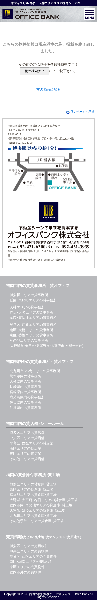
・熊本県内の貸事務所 (23, 376)
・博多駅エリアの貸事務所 (27, 295)
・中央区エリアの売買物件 (27, 551)
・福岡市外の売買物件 (23, 572)
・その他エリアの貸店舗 (25, 459)
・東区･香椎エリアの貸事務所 (29, 335)
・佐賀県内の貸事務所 (23, 402)
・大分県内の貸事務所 (23, 381)
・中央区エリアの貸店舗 (25, 438)
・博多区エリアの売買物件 (27, 546)
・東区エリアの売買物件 (25, 567)
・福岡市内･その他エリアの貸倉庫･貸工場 (39, 505)
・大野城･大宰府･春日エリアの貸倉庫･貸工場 (42, 500)
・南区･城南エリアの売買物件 (29, 562)
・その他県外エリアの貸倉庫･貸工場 (35, 521)
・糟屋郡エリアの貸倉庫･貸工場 (31, 495)
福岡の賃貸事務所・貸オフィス (50, 594)
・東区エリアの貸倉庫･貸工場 (29, 489)
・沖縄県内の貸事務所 (23, 408)
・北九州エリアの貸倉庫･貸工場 (31, 516)
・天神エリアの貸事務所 (25, 307)
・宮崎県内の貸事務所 (23, 392)
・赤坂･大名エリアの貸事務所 (29, 312)
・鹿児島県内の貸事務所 (25, 397)
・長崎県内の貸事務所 (23, 387)
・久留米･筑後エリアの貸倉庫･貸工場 (35, 510)
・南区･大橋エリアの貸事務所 (29, 330)
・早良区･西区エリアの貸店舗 (29, 443)
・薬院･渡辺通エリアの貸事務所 (31, 318)
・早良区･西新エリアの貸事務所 (31, 325)
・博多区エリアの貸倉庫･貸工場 (31, 484)
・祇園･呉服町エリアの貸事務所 (31, 300)
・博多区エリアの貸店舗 (25, 433)
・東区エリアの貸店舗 (23, 454)
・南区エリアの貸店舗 (23, 448)
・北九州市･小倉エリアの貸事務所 (33, 371)
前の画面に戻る (48, 89)
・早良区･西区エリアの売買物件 (31, 556)
